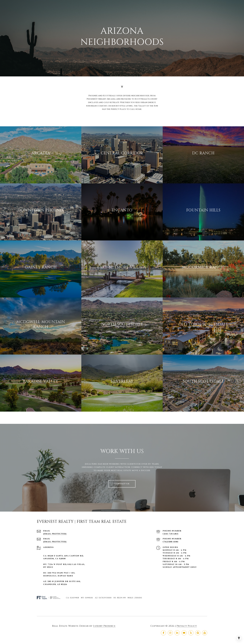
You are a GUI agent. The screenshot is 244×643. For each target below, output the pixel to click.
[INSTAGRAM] (170, 632)
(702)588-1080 (170, 541)
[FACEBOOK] (163, 632)
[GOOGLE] (197, 632)
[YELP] (190, 632)
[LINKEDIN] (177, 632)
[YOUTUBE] (184, 632)
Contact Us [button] (122, 484)
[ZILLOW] (204, 632)
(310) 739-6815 (170, 534)
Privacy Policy (187, 626)
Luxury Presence (104, 626)
